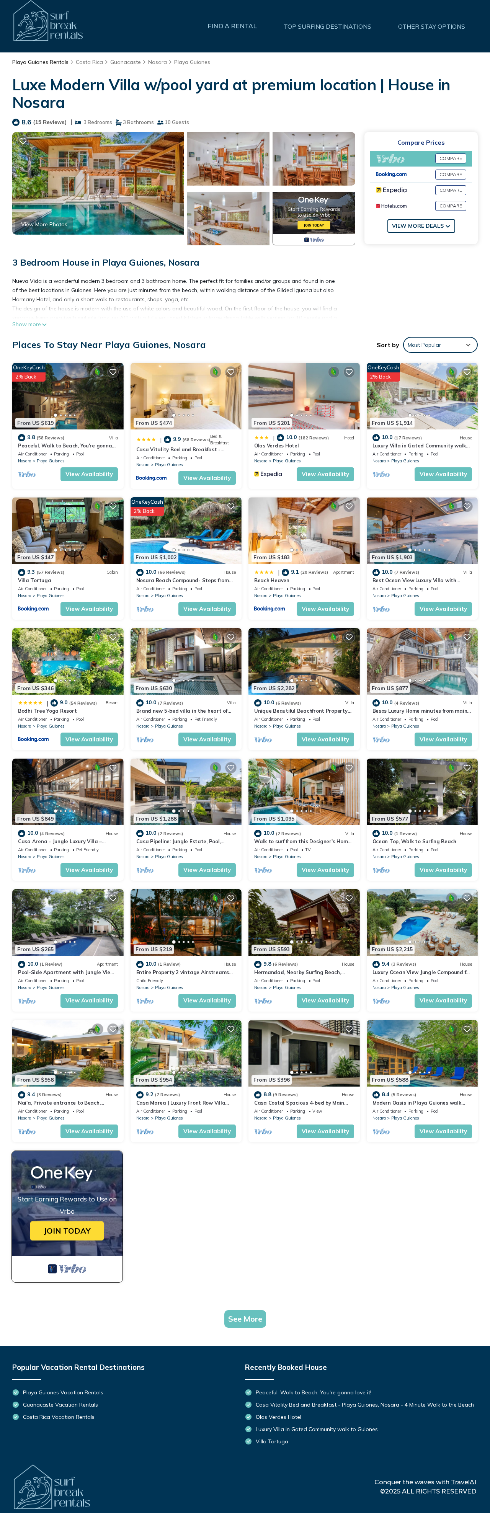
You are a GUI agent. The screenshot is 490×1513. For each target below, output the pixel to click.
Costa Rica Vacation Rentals (59, 1416)
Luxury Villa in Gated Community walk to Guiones (317, 1429)
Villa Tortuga (34, 580)
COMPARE (450, 158)
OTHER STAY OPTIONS (431, 26)
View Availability (89, 474)
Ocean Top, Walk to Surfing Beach (414, 841)
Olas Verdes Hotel (276, 445)
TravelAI (463, 1482)
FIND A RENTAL (232, 26)
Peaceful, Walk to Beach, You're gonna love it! (313, 1392)
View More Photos (44, 224)
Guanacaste (125, 62)
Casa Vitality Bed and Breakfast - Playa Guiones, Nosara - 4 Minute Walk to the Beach (365, 1404)
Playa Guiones (192, 62)
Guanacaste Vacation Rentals (60, 1404)
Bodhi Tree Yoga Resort (47, 711)
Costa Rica (89, 62)
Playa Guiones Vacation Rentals (63, 1392)
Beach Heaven (271, 580)
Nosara (157, 62)
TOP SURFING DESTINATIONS (327, 26)
